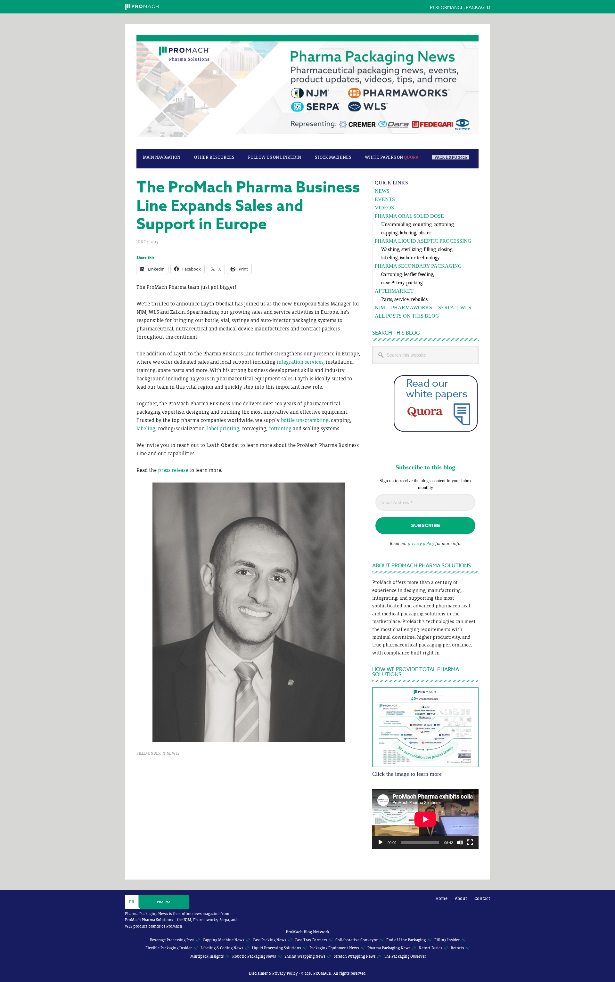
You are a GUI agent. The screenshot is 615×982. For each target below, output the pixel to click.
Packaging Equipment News (334, 948)
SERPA (446, 307)
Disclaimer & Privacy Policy (273, 973)
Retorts (457, 948)
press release (173, 470)
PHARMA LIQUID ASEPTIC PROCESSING (423, 241)
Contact (482, 898)
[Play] (380, 842)
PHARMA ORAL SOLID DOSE (409, 216)
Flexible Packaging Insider (168, 948)
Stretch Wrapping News (354, 956)
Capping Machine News (223, 940)
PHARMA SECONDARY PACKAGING (418, 266)
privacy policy (421, 543)
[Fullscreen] (470, 842)
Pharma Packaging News (307, 89)
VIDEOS (384, 207)
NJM (166, 753)
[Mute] (460, 842)
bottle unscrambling (305, 420)
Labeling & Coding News (222, 948)
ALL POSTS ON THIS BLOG (407, 316)
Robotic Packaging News (254, 956)
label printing (223, 428)
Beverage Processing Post (172, 940)
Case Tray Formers (311, 940)
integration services (300, 362)
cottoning (279, 428)
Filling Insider (447, 940)
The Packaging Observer (405, 956)
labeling (145, 428)
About (461, 898)
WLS (175, 753)
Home (441, 898)
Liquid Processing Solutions (276, 948)
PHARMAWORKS (411, 307)
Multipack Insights (207, 956)
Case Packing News (269, 940)
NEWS (382, 191)
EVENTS (385, 199)
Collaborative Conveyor (356, 940)
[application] (425, 819)
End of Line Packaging (406, 940)
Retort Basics (430, 948)
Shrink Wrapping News (304, 956)
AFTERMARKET (394, 291)
